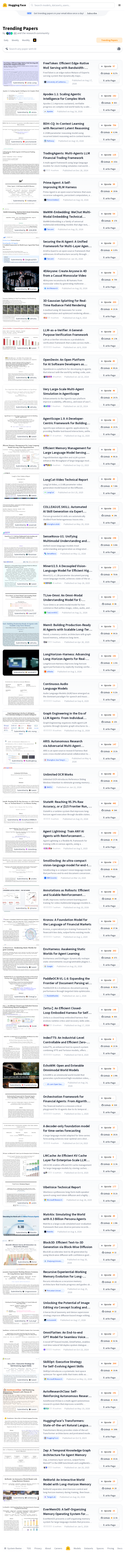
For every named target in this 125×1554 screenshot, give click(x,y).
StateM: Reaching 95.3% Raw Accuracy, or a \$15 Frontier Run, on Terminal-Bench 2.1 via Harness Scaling (67, 804)
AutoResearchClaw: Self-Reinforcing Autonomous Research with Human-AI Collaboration (67, 1393)
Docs (120, 1548)
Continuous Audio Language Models (55, 686)
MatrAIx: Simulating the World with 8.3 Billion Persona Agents (64, 1216)
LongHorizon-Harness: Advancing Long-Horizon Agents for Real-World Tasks (66, 656)
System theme (14, 1548)
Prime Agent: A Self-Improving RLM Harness (60, 184)
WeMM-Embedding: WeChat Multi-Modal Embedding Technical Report (67, 214)
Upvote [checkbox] (109, 66)
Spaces (100, 1548)
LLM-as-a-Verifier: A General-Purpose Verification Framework (65, 332)
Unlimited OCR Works (58, 774)
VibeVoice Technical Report (62, 1187)
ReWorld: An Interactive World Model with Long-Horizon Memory (67, 1482)
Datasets (88, 1548)
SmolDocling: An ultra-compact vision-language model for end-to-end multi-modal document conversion (67, 862)
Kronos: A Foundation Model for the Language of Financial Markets (67, 922)
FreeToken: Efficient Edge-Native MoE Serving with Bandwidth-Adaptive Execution (66, 65)
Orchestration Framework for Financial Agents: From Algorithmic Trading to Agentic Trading (67, 1098)
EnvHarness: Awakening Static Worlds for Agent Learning (64, 951)
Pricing (110, 1548)
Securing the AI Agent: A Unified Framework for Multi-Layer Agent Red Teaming (66, 243)
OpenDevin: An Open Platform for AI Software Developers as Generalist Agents (64, 361)
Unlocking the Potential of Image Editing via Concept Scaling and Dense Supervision (66, 1305)
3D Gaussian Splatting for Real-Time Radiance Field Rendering (65, 303)
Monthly (26, 40)
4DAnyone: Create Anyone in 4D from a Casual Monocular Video (65, 273)
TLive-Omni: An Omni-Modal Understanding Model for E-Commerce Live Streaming (63, 597)
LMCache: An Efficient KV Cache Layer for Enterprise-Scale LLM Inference (65, 1157)
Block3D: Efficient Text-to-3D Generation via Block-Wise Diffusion (67, 1244)
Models (77, 1548)
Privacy (38, 1548)
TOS (29, 1548)
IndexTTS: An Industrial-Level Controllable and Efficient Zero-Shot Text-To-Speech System (65, 1040)
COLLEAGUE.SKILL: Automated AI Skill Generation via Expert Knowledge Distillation (65, 509)
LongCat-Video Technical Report (65, 480)
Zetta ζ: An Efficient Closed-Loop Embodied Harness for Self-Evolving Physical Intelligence (66, 1010)
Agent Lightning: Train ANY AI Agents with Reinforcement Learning (63, 833)
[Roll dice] (119, 48)
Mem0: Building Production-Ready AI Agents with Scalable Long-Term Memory (67, 627)
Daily (6, 40)
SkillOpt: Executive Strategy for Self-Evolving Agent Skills (63, 1364)
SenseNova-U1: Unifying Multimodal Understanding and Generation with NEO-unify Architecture (65, 538)
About (48, 1548)
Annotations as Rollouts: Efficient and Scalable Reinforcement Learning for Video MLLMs (66, 892)
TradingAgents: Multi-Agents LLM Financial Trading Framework (66, 155)
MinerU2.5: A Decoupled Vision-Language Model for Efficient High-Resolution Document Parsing (67, 568)
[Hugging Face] (68, 1548)
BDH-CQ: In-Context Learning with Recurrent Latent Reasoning (66, 125)
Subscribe (92, 13)
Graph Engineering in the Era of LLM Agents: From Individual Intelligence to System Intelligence (67, 715)
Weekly (15, 40)
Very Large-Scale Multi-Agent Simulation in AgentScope (63, 391)
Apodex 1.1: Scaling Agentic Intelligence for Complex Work (64, 96)
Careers (58, 1548)
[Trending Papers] (34, 40)
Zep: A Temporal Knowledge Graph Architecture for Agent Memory (67, 1452)
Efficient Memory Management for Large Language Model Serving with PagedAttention (67, 450)
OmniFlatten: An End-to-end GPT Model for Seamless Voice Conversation (64, 1334)
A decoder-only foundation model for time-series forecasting (66, 1128)
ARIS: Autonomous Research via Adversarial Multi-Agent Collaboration (63, 743)
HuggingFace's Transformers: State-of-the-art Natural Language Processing (67, 1423)
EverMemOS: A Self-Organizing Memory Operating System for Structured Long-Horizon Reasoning (64, 1511)
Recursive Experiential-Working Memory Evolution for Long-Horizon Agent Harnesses (65, 1274)
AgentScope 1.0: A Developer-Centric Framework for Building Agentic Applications (65, 420)
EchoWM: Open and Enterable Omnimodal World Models (63, 1067)
